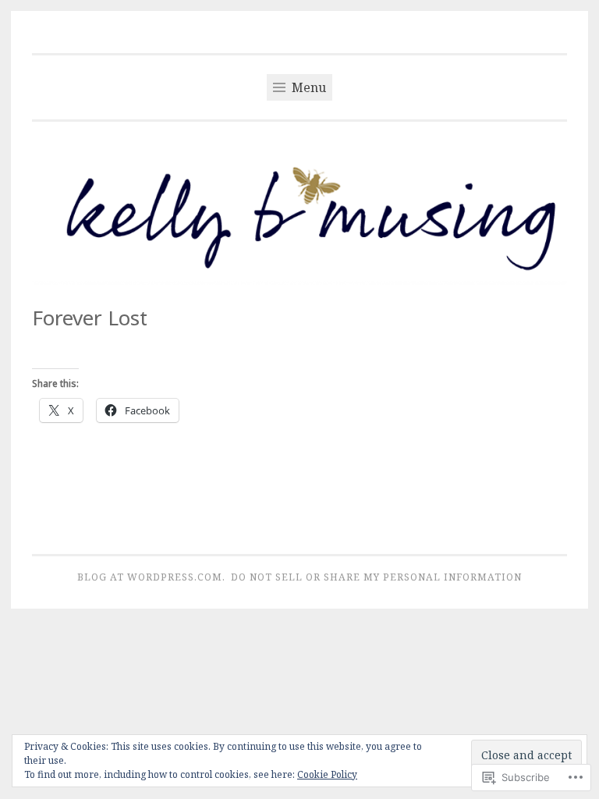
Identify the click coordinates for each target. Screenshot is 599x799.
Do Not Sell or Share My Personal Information (376, 577)
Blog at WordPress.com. (151, 577)
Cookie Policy (327, 774)
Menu (307, 87)
